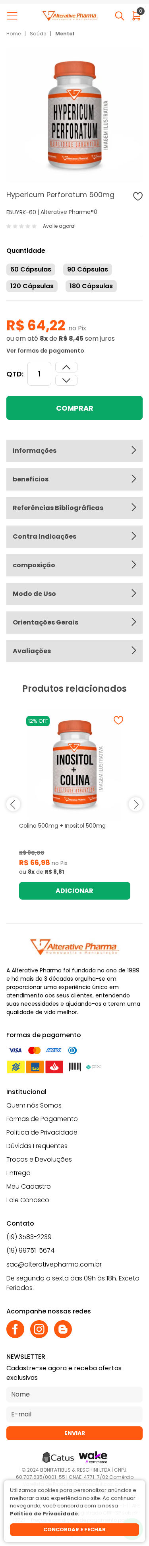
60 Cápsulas (30, 269)
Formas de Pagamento (42, 1118)
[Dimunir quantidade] (66, 367)
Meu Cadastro (28, 1186)
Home (13, 33)
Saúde (38, 33)
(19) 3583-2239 (29, 1236)
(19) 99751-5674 (30, 1250)
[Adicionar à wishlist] (138, 196)
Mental (64, 33)
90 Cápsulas (87, 269)
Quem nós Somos (34, 1105)
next (136, 804)
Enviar (74, 1433)
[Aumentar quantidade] (66, 380)
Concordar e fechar (74, 1529)
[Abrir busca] (119, 16)
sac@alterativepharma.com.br (54, 1264)
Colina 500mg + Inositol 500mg (62, 826)
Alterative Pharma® (67, 212)
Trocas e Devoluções (39, 1159)
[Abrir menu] (13, 16)
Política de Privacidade (41, 1132)
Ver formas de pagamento (45, 351)
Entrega (18, 1172)
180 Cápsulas (91, 286)
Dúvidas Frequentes (37, 1145)
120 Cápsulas (32, 286)
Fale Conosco (27, 1200)
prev (13, 804)
